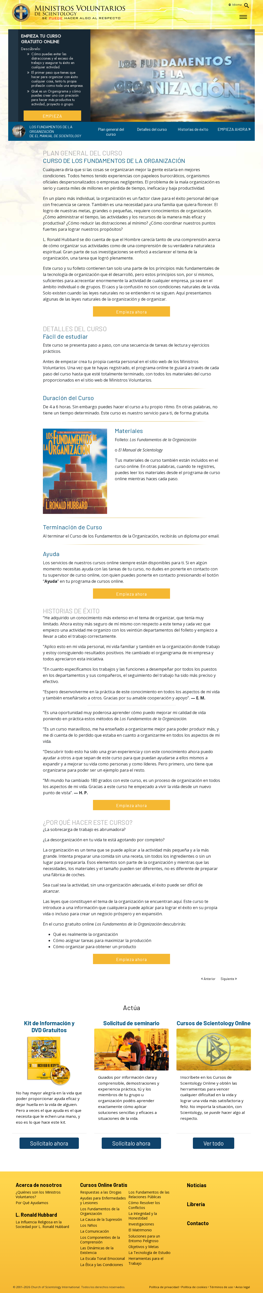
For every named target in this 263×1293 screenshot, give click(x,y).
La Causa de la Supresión (101, 1219)
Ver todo (213, 1143)
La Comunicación (94, 1231)
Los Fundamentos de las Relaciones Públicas (149, 1194)
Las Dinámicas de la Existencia (97, 1250)
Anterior (209, 979)
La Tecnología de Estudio (149, 1252)
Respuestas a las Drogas (100, 1192)
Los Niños (88, 1225)
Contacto (198, 1223)
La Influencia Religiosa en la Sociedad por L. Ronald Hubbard (42, 1224)
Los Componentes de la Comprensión (100, 1239)
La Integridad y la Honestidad (142, 1216)
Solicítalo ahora (49, 1143)
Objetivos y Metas (143, 1246)
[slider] (167, 117)
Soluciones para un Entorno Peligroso (144, 1238)
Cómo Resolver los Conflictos (144, 1205)
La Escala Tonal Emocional (102, 1258)
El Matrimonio (140, 1230)
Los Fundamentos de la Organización (99, 1211)
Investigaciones (141, 1224)
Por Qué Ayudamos (32, 1202)
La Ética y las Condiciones (101, 1264)
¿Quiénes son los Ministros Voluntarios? (38, 1194)
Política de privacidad (164, 1287)
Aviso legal (243, 1287)
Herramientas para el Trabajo (145, 1261)
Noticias (196, 1185)
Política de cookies (194, 1287)
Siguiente (228, 979)
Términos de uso (221, 1287)
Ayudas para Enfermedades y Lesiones (103, 1200)
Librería (196, 1204)
